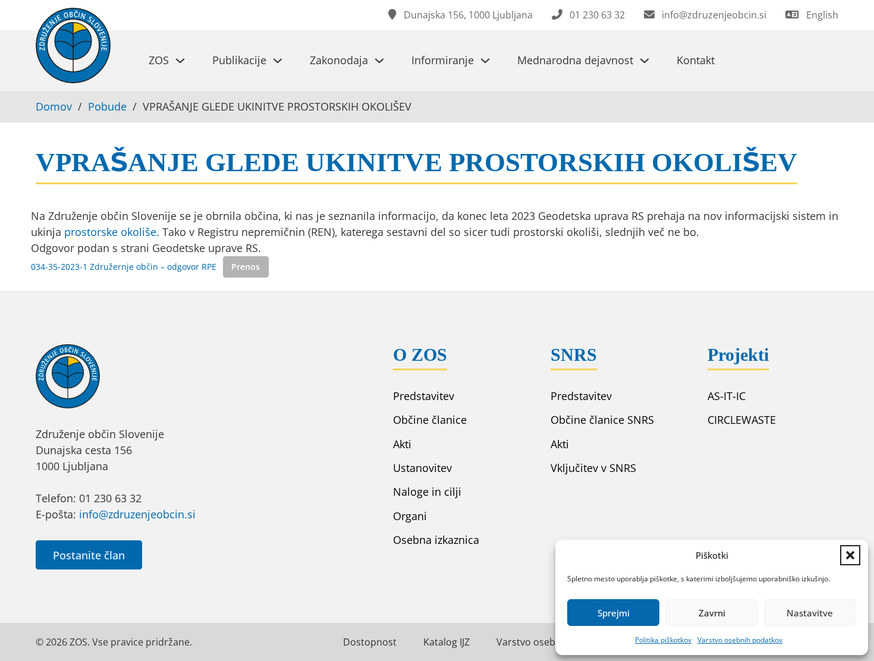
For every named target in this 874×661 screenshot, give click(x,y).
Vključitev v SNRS (593, 468)
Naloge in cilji (427, 491)
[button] (850, 555)
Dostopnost (370, 642)
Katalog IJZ (446, 642)
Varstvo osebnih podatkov (739, 640)
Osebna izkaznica (436, 540)
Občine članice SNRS (602, 420)
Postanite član (89, 555)
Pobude (107, 106)
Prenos (245, 266)
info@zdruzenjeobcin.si (137, 514)
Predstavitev (423, 396)
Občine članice (430, 420)
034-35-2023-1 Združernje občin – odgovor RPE (123, 266)
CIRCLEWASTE (742, 420)
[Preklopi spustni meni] (180, 60)
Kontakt (696, 60)
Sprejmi (614, 613)
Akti (402, 444)
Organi (410, 516)
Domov (54, 106)
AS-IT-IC (727, 396)
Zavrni (712, 613)
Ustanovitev (422, 468)
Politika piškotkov (663, 640)
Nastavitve (810, 613)
